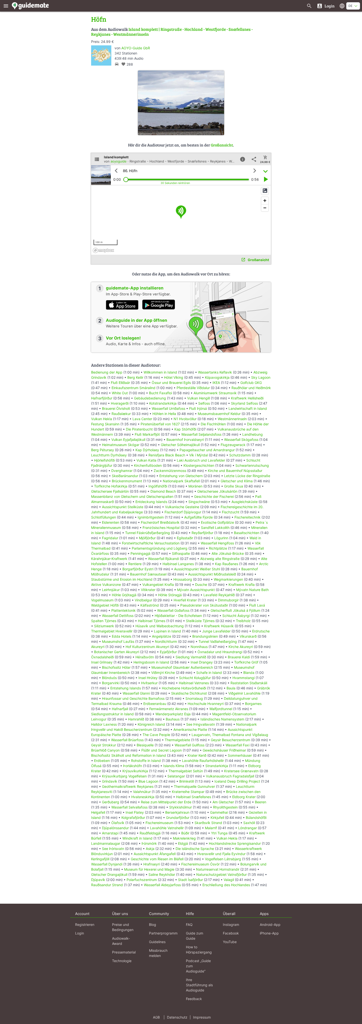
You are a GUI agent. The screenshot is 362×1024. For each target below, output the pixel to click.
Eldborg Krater (244, 797)
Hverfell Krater (185, 600)
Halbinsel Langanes (178, 564)
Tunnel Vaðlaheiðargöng (218, 641)
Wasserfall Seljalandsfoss (201, 434)
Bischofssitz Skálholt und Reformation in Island (128, 755)
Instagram (231, 924)
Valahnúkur (142, 792)
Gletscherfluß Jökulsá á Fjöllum (235, 610)
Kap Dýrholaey (147, 450)
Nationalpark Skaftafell (181, 481)
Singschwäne (199, 502)
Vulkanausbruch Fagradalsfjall (230, 776)
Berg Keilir (135, 377)
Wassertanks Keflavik (215, 372)
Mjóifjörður (147, 538)
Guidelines (157, 942)
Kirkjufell (217, 817)
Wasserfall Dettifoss (117, 615)
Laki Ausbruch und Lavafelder (201, 460)
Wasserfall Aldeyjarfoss (162, 885)
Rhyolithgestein (225, 807)
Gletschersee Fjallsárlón (110, 491)
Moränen (195, 486)
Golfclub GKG (251, 382)
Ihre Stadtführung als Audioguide (199, 985)
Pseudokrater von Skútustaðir (204, 605)
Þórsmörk (149, 843)
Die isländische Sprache (195, 848)
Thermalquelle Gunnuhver (194, 786)
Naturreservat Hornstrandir (217, 869)
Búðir (185, 833)
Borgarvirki (110, 683)
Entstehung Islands (125, 688)
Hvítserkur (149, 683)
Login (79, 933)
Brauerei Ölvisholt (116, 408)
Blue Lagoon (148, 781)
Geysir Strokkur (103, 745)
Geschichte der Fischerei (214, 496)
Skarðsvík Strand (208, 823)
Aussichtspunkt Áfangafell (155, 854)
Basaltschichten (246, 533)
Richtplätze (218, 548)
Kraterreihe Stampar (188, 792)
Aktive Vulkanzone (106, 584)
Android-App (270, 924)
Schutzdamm (240, 455)
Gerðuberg (110, 802)
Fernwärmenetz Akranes (168, 709)
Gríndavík (109, 781)
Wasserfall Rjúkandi (163, 559)
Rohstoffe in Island (146, 760)
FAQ (189, 924)
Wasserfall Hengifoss (217, 543)
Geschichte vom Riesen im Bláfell (157, 859)
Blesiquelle (145, 745)
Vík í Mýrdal (198, 455)
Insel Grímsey (102, 662)
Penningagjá (140, 553)
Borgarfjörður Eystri (137, 569)
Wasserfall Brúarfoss (127, 740)
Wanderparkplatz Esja (173, 714)
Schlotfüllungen (103, 517)
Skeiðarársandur (125, 476)
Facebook (231, 933)
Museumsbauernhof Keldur (219, 414)
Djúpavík (98, 880)
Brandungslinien (205, 636)
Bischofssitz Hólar (116, 667)
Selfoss (204, 403)
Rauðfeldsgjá (150, 833)
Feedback (194, 999)
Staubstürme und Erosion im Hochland (121, 579)
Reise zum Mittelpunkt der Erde (166, 802)
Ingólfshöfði (157, 486)
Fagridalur (110, 538)
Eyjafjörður (168, 652)
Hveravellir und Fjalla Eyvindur (221, 854)
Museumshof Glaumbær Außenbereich (182, 667)
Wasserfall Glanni (136, 693)
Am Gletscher (223, 802)
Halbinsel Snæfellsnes (193, 797)
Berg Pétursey (102, 450)
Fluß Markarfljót (147, 434)
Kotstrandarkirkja (163, 403)
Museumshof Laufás (118, 641)
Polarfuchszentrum (142, 880)
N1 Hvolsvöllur (185, 419)
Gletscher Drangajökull (109, 874)
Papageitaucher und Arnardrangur (207, 450)
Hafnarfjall (120, 709)
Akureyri (97, 647)
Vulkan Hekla (101, 419)
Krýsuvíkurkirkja (135, 771)
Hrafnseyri (151, 864)
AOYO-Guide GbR (135, 48)
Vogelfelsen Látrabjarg (223, 859)
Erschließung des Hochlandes (226, 885)
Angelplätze (161, 636)
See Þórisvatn (113, 848)
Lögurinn (221, 538)
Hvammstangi (243, 678)
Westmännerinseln (232, 419)
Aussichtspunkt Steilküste (122, 507)
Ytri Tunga (219, 833)
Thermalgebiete (177, 740)
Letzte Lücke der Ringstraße (247, 476)
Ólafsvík (117, 823)
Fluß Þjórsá (198, 408)
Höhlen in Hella (164, 414)
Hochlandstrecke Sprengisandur (235, 843)
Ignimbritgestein (151, 517)
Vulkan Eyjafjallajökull (128, 439)
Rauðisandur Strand (107, 885)
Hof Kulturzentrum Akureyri (147, 647)
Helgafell (98, 812)
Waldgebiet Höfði (105, 605)
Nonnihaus (199, 647)
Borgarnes (253, 703)
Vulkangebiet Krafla (158, 584)
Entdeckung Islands (151, 502)
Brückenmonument (127, 481)
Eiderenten (110, 522)
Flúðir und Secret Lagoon (161, 750)
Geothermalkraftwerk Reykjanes (127, 786)
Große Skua (233, 486)
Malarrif (211, 828)
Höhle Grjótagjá (124, 595)
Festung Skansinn (105, 424)
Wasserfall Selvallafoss (129, 807)
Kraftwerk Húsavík (219, 626)
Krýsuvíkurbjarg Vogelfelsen (124, 776)
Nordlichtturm (166, 641)
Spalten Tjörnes (103, 621)
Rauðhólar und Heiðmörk (251, 388)
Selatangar (176, 776)
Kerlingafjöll (100, 859)
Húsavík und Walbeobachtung (159, 626)
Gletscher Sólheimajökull (180, 445)
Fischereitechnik (247, 517)
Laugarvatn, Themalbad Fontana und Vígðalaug (230, 735)
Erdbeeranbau (154, 703)
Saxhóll (249, 823)
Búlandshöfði (256, 817)
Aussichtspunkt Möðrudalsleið (212, 574)
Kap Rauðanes (226, 564)
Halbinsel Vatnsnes (194, 683)
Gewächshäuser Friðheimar (225, 750)
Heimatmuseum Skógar (120, 445)
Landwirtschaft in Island (248, 408)
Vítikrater (148, 590)
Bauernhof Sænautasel (148, 574)
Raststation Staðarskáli (248, 683)
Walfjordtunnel (220, 709)
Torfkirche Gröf (246, 662)
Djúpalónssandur (115, 828)
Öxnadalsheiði (102, 657)
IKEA (216, 382)
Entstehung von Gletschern (181, 476)
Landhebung (252, 434)
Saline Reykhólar (161, 874)
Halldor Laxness (104, 724)
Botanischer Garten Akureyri (116, 652)
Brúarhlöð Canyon (105, 750)
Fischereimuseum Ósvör (200, 864)
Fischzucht (230, 512)
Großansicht (222, 144)
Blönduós (109, 678)
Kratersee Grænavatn (241, 771)
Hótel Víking (173, 377)
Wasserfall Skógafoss (241, 439)
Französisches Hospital (161, 527)
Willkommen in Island (160, 372)
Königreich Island (151, 724)
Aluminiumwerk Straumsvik (215, 393)
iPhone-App (269, 933)
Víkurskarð (248, 636)
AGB (156, 1017)
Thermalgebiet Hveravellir (111, 631)
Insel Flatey (135, 812)
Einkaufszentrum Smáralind (133, 388)
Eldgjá (183, 843)
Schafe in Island (209, 672)
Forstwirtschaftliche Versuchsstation (151, 543)
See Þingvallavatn (200, 724)
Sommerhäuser (240, 755)
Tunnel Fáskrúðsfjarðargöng (147, 533)
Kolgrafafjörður (133, 817)
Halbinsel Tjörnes (151, 621)
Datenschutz (177, 1017)
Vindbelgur (143, 600)
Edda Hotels (121, 636)
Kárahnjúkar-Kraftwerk (109, 559)
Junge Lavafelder (216, 631)
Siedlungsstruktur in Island (112, 714)
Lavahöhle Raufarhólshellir (203, 760)
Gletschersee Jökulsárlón (217, 491)
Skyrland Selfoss (244, 403)
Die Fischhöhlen (213, 424)
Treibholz (243, 621)
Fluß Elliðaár (120, 382)
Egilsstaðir (185, 538)
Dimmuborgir (228, 600)
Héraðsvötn (144, 657)
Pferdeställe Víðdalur (193, 388)
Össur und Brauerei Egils (171, 382)
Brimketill (186, 781)
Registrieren (84, 924)
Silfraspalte (181, 553)
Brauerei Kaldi (239, 657)
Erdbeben (102, 760)
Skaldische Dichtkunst (189, 693)
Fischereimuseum (159, 823)
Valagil (229, 880)
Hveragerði (120, 403)
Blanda (248, 672)
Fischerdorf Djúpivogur (183, 512)
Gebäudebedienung (150, 398)
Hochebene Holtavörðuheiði (184, 688)
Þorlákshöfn (132, 766)
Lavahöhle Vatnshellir (167, 828)
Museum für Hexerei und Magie (149, 869)
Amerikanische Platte (190, 729)
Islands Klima (173, 766)
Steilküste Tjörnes (200, 621)
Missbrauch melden (158, 953)
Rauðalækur (121, 414)
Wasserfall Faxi (237, 745)
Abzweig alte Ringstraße (220, 559)
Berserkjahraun (177, 812)
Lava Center (142, 419)
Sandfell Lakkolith (215, 527)
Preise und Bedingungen (122, 927)
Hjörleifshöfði (104, 460)
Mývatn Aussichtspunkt (196, 590)
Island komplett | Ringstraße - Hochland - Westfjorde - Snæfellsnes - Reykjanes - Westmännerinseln (172, 31)
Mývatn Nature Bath (252, 590)
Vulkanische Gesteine (182, 507)
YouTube (230, 942)
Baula (231, 688)
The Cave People (156, 735)
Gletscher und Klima (237, 481)
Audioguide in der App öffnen (136, 320)
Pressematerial (124, 952)
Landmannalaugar (105, 843)
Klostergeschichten (198, 465)
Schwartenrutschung (252, 465)
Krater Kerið (197, 755)
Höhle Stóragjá (170, 595)
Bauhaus (173, 719)
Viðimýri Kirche (163, 672)
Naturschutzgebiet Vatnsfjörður (221, 874)
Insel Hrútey (148, 678)
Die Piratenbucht (139, 429)
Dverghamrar (121, 470)
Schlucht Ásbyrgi (236, 615)
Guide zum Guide (194, 935)
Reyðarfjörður (202, 533)
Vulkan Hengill (198, 398)
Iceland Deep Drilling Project (237, 781)
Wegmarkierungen (228, 579)
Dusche (201, 584)
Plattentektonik (123, 610)
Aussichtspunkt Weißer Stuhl (197, 569)
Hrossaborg (182, 579)
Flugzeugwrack (233, 445)
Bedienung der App (106, 372)
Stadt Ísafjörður (190, 880)
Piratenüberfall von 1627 (160, 424)
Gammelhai (219, 812)
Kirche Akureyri (241, 647)
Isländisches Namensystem (222, 719)
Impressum (202, 1017)
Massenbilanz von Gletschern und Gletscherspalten (132, 496)
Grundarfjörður (177, 817)
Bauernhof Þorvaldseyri (185, 439)
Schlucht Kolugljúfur (195, 678)
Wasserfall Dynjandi (106, 864)
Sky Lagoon (260, 377)
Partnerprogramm (163, 933)
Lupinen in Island (167, 631)
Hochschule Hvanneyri (206, 703)
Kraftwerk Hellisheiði (247, 398)
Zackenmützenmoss (170, 470)
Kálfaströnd (149, 605)
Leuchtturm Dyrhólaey (109, 455)
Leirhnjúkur (111, 590)
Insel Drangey (202, 662)
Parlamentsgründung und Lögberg (159, 548)
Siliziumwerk (104, 626)
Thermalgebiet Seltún (185, 771)
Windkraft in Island (137, 838)
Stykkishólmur (180, 807)
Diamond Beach (163, 491)
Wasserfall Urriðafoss (168, 408)
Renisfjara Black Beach (166, 455)
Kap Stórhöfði (185, 429)
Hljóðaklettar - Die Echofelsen (178, 615)
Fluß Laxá (257, 605)
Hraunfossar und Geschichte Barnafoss (133, 698)
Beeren (260, 802)
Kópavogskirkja (217, 377)
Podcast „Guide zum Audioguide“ (198, 966)
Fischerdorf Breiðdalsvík (160, 522)
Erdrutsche (261, 631)
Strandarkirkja (216, 766)
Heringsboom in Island (151, 662)
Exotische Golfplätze (217, 522)
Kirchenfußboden (148, 465)
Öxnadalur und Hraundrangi (219, 652)
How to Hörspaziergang (199, 949)
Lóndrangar (247, 828)
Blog (152, 924)
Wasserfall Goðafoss (173, 610)
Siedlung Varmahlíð (191, 657)
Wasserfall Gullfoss (189, 745)
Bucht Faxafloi (160, 393)
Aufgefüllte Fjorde (198, 517)
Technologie (122, 961)
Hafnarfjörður (102, 398)
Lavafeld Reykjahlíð (219, 595)
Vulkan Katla (146, 460)
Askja (150, 848)
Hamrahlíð (136, 719)
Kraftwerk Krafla (242, 584)
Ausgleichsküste (244, 502)
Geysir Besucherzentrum (230, 740)
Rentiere (135, 564)
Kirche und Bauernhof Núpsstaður (235, 470)
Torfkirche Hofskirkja (110, 486)
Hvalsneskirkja (142, 797)
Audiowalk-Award (121, 941)
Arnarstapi (110, 833)
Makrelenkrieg (184, 838)
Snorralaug (194, 698)
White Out (120, 393)
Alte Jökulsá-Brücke (228, 553)
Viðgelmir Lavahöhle (244, 693)
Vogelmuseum (102, 600)
